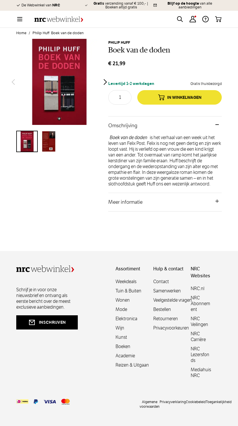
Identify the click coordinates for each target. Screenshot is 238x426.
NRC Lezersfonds (200, 354)
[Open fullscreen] (59, 82)
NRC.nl (197, 288)
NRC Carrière (198, 337)
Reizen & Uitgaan (132, 365)
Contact (161, 281)
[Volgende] (105, 82)
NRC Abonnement (200, 303)
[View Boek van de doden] (27, 141)
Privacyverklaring (173, 401)
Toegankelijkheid (219, 401)
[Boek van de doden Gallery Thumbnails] (59, 141)
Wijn (120, 328)
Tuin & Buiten (128, 291)
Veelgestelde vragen (172, 300)
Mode (121, 309)
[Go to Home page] (58, 19)
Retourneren (165, 319)
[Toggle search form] (179, 19)
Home (21, 33)
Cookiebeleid (196, 401)
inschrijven (52, 322)
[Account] (192, 19)
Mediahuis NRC (201, 372)
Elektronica (126, 319)
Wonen (123, 300)
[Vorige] (13, 82)
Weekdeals (126, 281)
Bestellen (162, 309)
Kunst (121, 337)
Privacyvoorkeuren (171, 328)
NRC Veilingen (199, 321)
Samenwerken (167, 291)
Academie (125, 356)
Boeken (123, 346)
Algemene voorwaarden (150, 404)
